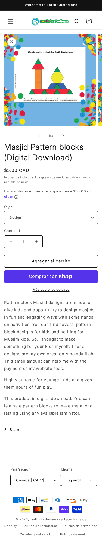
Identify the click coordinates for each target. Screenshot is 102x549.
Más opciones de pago (51, 289)
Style (8, 207)
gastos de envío (53, 177)
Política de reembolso (39, 526)
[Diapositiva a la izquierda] (39, 136)
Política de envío (73, 534)
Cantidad (12, 231)
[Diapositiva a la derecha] (63, 136)
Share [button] (15, 429)
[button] (11, 21)
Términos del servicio (37, 534)
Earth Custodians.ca (46, 519)
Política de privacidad (80, 526)
